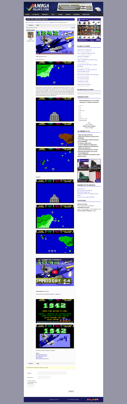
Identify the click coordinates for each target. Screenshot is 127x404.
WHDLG (51, 294)
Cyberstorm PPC (81, 188)
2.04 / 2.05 (81, 110)
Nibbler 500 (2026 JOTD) (84, 148)
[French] (88, 399)
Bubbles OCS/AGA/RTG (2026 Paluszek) (88, 146)
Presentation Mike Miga (83, 78)
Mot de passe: (30, 377)
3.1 (80, 113)
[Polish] (97, 399)
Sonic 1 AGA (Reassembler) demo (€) (86, 53)
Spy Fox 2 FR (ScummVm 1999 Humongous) (87, 74)
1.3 (80, 109)
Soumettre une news (53, 399)
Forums (60, 14)
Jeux (53, 14)
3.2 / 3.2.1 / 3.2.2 (83, 118)
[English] (90, 399)
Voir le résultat (89, 124)
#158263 (73, 27)
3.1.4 (80, 117)
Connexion (76, 14)
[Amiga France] (63, 12)
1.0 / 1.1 (81, 105)
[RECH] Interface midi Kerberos (84, 190)
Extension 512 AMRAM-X (83, 56)
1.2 (80, 107)
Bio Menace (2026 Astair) (84, 143)
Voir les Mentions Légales (73, 399)
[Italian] (95, 399)
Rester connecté (31, 380)
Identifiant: (29, 373)
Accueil (27, 14)
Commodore (31, 22)
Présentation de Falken (82, 81)
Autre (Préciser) (83, 120)
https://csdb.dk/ (39, 357)
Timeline (67, 14)
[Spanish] (94, 399)
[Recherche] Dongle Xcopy (83, 192)
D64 (45, 291)
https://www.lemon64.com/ (41, 354)
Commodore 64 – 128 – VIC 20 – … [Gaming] (44, 22)
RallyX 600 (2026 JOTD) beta (84, 84)
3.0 (80, 112)
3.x (80, 115)
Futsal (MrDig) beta (83, 153)
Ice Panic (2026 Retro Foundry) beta (87, 144)
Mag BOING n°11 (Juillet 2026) (84, 50)
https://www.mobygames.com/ (42, 358)
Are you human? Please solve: (32, 383)
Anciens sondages (89, 127)
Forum (27, 22)
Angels (94, 210)
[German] (92, 399)
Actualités (36, 14)
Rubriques (45, 14)
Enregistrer (86, 14)
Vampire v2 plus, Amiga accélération (86, 197)
